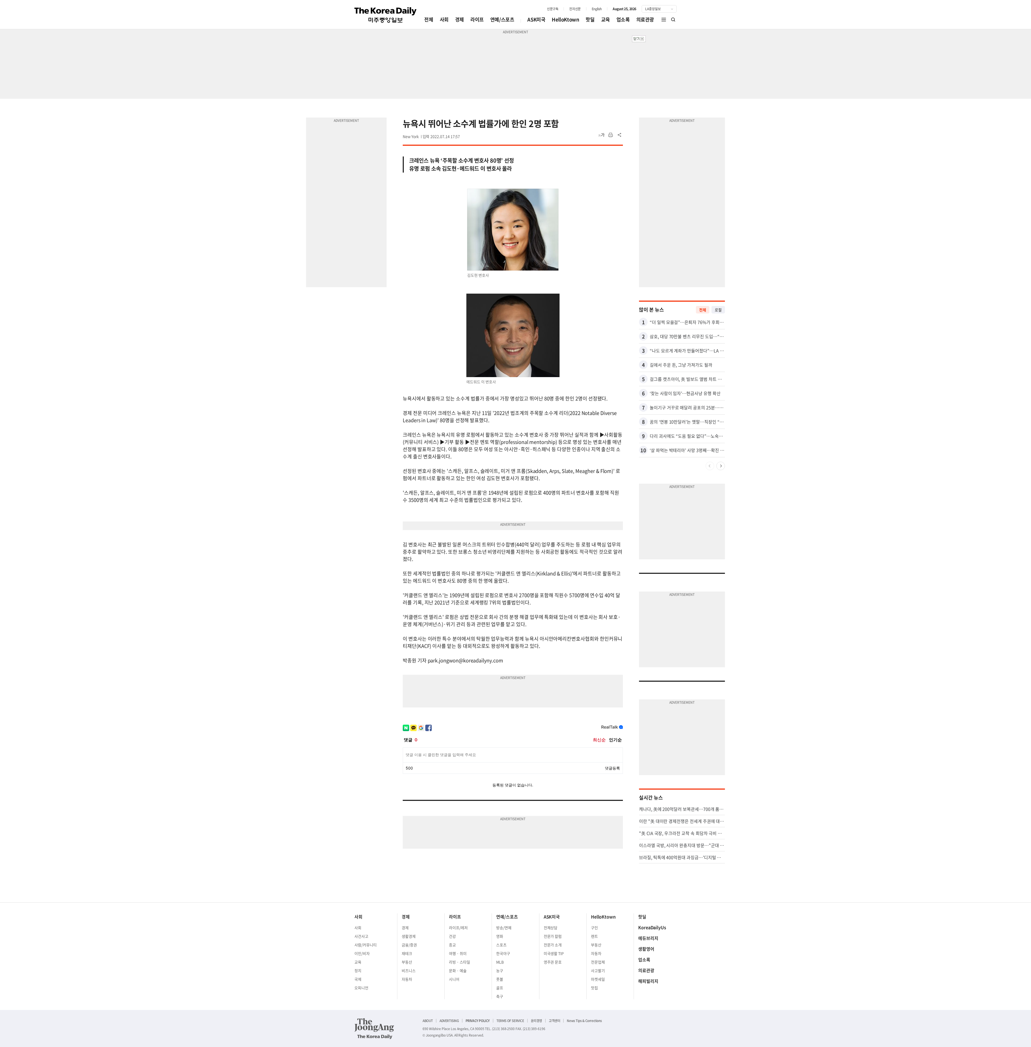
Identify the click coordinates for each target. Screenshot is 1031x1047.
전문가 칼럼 (553, 936)
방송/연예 (503, 927)
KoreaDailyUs (652, 927)
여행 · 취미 (458, 953)
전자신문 (574, 8)
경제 (459, 19)
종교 (452, 944)
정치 (357, 970)
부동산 (407, 962)
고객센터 (554, 1020)
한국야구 (503, 953)
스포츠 (501, 944)
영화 (499, 936)
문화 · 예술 (458, 970)
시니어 (454, 979)
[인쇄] (610, 135)
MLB (500, 962)
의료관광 (645, 19)
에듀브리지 (648, 938)
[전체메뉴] (663, 19)
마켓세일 (598, 979)
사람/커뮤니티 (365, 944)
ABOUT (428, 1020)
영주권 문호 (553, 962)
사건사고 (361, 936)
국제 (357, 979)
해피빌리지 (648, 981)
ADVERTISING (449, 1020)
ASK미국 (536, 19)
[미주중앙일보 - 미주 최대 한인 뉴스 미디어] (385, 15)
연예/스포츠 (502, 19)
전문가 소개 (553, 944)
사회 (444, 19)
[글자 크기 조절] (601, 135)
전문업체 (598, 962)
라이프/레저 (458, 927)
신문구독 (552, 8)
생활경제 (409, 936)
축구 (499, 996)
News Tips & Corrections (584, 1020)
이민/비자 (362, 953)
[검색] (673, 19)
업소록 (623, 19)
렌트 (594, 936)
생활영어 (646, 949)
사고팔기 (598, 970)
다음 (720, 466)
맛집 (594, 987)
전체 (428, 19)
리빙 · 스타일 (459, 962)
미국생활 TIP (554, 953)
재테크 (407, 953)
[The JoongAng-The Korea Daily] (374, 1028)
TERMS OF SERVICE (510, 1020)
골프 (499, 987)
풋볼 (499, 979)
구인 (594, 927)
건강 (452, 936)
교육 (605, 19)
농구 (499, 970)
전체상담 (551, 927)
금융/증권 (409, 944)
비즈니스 (409, 970)
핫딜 (590, 19)
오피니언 (361, 987)
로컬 (718, 309)
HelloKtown (565, 19)
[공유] (619, 135)
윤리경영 (536, 1020)
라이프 (477, 19)
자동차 (407, 979)
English (597, 8)
